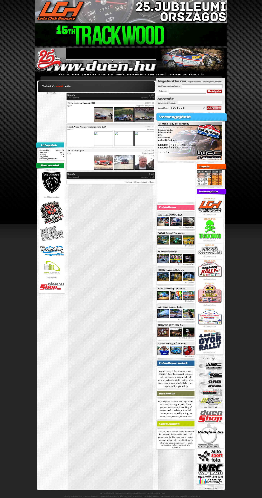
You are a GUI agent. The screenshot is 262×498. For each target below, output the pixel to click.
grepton (163, 407)
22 (217, 176)
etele (161, 377)
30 (220, 179)
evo (183, 404)
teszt (190, 383)
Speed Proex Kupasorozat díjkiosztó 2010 (87, 127)
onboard (162, 440)
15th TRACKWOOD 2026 (170, 215)
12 (217, 184)
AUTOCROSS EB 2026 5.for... (172, 325)
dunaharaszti (178, 374)
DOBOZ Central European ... (171, 233)
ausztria (162, 371)
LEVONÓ (161, 74)
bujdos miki (188, 401)
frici (166, 377)
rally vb (161, 380)
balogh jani (165, 402)
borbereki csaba (178, 432)
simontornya (163, 383)
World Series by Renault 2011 (81, 103)
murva (170, 413)
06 (220, 181)
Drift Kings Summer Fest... (170, 307)
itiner (181, 407)
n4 (175, 414)
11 (202, 174)
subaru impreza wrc (177, 443)
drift (162, 404)
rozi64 (184, 380)
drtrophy (163, 374)
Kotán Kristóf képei (186, 338)
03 (209, 181)
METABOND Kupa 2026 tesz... (172, 288)
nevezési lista (164, 138)
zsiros (185, 386)
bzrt (185, 434)
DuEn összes (189, 356)
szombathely (181, 383)
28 (213, 179)
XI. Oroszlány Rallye (167, 251)
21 (213, 176)
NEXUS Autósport (76, 150)
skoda (169, 417)
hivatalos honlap (165, 130)
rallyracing (183, 413)
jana (166, 437)
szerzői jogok (131, 493)
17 (199, 176)
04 (213, 181)
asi (159, 401)
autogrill (170, 371)
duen (169, 374)
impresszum (120, 493)
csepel (189, 371)
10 (199, 174)
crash (182, 371)
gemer (171, 377)
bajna (176, 371)
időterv (161, 135)
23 (220, 176)
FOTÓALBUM (105, 74)
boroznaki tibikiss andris (172, 434)
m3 (182, 437)
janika (172, 437)
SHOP (151, 74)
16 (220, 174)
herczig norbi (173, 407)
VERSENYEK (89, 74)
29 (217, 179)
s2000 (163, 416)
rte (191, 413)
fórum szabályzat (143, 493)
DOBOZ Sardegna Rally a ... (171, 270)
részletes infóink (210, 214)
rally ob (188, 377)
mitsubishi (189, 437)
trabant (175, 445)
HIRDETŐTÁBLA (136, 74)
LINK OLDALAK (177, 74)
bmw (169, 431)
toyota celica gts (172, 386)
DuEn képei (189, 246)
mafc (169, 410)
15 (217, 174)
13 (209, 174)
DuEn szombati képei (186, 264)
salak (191, 380)
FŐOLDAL (64, 74)
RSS (163, 493)
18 (202, 176)
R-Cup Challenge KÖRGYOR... (172, 343)
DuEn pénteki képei (186, 227)
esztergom (188, 374)
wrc (190, 416)
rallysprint (170, 380)
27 (209, 179)
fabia (188, 404)
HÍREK (76, 74)
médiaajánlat (155, 493)
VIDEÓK (120, 74)
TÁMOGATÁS (196, 74)
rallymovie (172, 440)
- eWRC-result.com (177, 145)
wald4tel (183, 417)
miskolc (179, 376)
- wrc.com (173, 148)
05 (217, 181)
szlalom (172, 383)
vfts (188, 445)
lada (178, 437)
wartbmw (176, 447)
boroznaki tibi (176, 401)
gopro (161, 437)
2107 (160, 432)
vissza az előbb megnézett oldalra (139, 182)
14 (213, 174)
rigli (177, 380)
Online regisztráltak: (47, 159)
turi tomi (175, 417)
